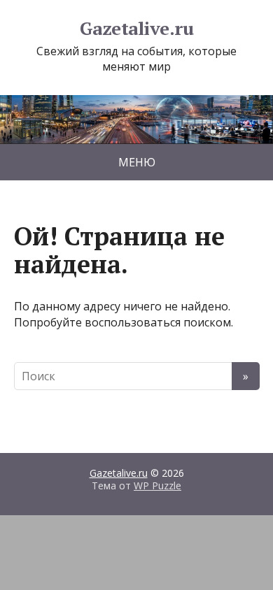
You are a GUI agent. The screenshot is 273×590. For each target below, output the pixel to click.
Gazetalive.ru (136, 28)
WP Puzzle (157, 485)
